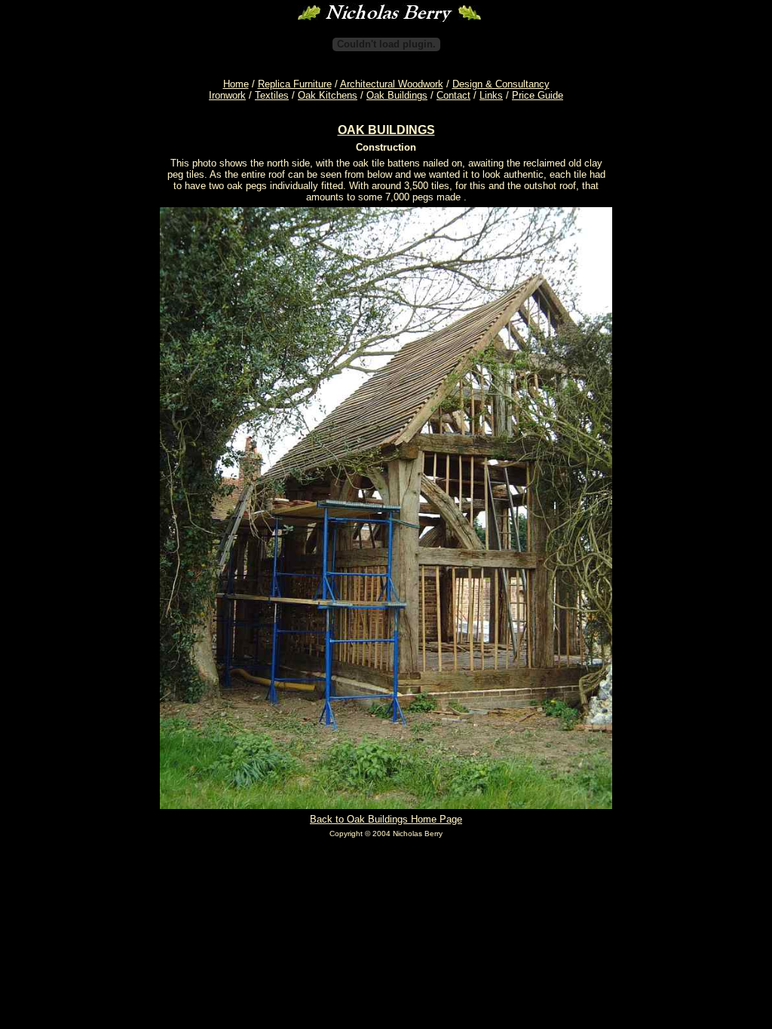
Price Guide (537, 95)
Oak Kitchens (327, 95)
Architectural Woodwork (391, 84)
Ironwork (227, 95)
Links (491, 95)
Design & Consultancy (501, 84)
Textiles (272, 95)
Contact (453, 95)
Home (236, 84)
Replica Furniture (295, 84)
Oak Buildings (396, 95)
